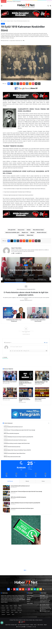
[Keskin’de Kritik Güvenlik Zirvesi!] (10, 392)
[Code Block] (23, 351)
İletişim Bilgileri (30, 603)
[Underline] (14, 351)
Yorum (43, 481)
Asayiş (3, 605)
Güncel (27, 481)
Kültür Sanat (20, 610)
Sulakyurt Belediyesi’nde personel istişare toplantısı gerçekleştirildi (20, 1)
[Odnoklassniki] (30, 83)
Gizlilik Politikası (30, 595)
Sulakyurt (3, 614)
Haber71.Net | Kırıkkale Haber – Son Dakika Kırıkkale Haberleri (17, 624)
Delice (20, 605)
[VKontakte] (27, 83)
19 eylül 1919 (12, 229)
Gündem (19, 607)
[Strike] (16, 351)
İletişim (45, 624)
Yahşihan (8, 614)
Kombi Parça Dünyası (29, 622)
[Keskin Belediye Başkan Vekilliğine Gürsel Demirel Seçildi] (26, 392)
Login (46, 342)
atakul (28, 229)
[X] (12, 83)
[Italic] (12, 351)
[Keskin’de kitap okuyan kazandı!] (10, 375)
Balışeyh (15, 605)
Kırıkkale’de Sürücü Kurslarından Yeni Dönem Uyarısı (22, 508)
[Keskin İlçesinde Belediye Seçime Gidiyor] (42, 392)
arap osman (21, 229)
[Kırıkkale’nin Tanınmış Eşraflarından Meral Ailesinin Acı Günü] (26, 375)
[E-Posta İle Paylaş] (36, 83)
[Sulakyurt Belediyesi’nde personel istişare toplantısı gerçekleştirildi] (6, 504)
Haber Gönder (40, 624)
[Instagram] (21, 253)
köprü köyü (30, 235)
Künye (28, 601)
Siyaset (16, 612)
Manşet (8, 612)
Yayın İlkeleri (29, 597)
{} (26, 350)
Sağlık (12, 612)
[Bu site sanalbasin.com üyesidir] (22, 622)
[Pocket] (33, 83)
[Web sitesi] (12, 253)
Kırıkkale (8, 20)
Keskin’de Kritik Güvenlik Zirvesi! (10, 398)
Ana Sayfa (4, 20)
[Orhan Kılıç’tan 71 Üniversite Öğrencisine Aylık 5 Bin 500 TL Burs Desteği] (6, 493)
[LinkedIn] (15, 83)
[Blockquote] (21, 351)
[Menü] (1, 6)
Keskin (12, 20)
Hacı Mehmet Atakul (39, 229)
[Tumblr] (18, 83)
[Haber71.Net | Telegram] (26, 414)
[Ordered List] (18, 351)
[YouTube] (18, 253)
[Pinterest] (21, 83)
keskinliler (21, 235)
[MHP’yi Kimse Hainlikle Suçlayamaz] (6, 499)
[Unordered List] (19, 351)
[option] (26, 269)
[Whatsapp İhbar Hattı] (26, 530)
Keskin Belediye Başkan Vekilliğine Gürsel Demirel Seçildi (24, 399)
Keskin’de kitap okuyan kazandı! (10, 381)
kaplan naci (25, 232)
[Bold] (11, 351)
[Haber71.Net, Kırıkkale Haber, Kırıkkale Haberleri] (26, 6)
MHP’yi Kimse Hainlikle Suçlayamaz (18, 497)
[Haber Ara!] (50, 6)
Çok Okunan (10, 481)
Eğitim (7, 607)
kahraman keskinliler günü (12, 232)
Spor (20, 612)
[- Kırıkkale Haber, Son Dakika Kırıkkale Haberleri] (26, 13)
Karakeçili (3, 610)
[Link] (25, 351)
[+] (28, 350)
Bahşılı (11, 605)
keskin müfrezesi (42, 232)
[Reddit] (24, 83)
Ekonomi (3, 607)
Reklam (28, 599)
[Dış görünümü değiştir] (48, 6)
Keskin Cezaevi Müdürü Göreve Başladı (26, 270)
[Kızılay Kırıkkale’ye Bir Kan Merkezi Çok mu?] (6, 487)
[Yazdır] (39, 83)
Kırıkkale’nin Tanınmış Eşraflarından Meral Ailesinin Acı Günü (25, 383)
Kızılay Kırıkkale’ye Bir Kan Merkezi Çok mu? (20, 485)
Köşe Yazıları (13, 610)
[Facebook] (8, 83)
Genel (11, 607)
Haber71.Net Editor (16, 248)
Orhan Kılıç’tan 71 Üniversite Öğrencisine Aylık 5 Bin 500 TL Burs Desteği (26, 491)
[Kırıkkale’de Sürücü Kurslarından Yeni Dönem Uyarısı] (6, 510)
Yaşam (13, 614)
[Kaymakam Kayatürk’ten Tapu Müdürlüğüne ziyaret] (42, 375)
